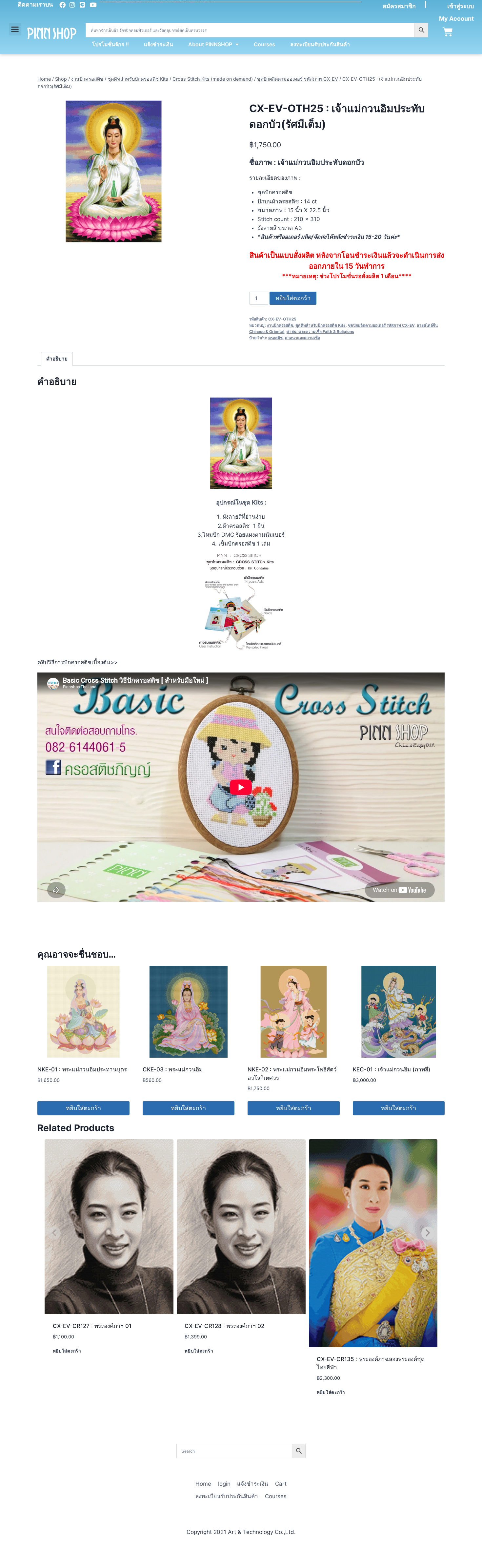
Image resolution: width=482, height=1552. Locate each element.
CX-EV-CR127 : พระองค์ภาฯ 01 (92, 1326)
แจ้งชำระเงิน (158, 44)
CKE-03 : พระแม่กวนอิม (173, 1069)
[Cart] (448, 32)
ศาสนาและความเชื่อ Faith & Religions (320, 331)
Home (203, 1483)
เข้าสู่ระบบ (460, 6)
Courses (264, 44)
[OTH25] (113, 171)
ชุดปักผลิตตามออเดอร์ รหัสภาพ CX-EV (381, 325)
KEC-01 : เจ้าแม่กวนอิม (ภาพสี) (391, 1069)
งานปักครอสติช (280, 325)
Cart (281, 1483)
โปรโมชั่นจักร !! (110, 44)
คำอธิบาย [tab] (57, 359)
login (224, 1483)
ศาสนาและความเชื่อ (302, 337)
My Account (456, 18)
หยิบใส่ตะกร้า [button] (83, 1108)
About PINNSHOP (210, 44)
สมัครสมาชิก (399, 6)
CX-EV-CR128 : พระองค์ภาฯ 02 (224, 1326)
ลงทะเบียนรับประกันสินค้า (320, 44)
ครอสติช (275, 337)
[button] (15, 29)
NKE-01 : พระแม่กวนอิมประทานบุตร (82, 1069)
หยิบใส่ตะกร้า (293, 298)
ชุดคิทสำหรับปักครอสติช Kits (320, 325)
